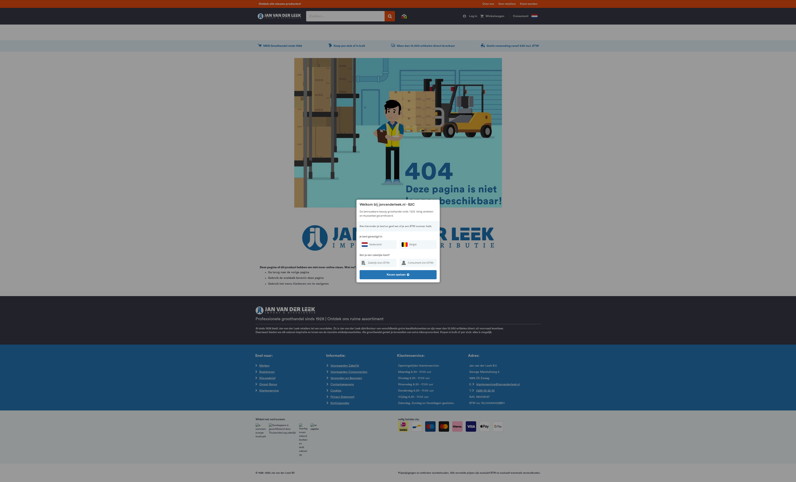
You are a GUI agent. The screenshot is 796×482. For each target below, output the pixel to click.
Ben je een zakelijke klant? (375, 255)
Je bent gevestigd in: (371, 236)
